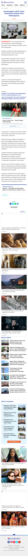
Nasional (22, 5)
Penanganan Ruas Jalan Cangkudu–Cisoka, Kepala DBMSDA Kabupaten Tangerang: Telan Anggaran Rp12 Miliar (10, 428)
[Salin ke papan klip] (18, 204)
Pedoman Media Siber (9, 547)
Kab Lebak (5, 195)
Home (3, 5)
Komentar (14, 207)
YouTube (20, 544)
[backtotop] (14, 535)
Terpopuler (9, 5)
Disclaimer (10, 545)
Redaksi (22, 547)
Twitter (17, 544)
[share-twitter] (13, 204)
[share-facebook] (10, 204)
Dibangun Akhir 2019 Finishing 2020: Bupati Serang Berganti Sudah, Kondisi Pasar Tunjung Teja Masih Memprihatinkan (10, 407)
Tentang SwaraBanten (14, 548)
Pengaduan (17, 547)
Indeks (16, 5)
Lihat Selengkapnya (13, 441)
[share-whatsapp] (15, 204)
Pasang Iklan (17, 545)
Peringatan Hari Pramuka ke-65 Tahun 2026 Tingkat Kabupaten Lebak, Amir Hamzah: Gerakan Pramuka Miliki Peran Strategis (10, 421)
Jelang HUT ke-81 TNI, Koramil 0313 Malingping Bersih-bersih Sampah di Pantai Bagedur (10, 414)
